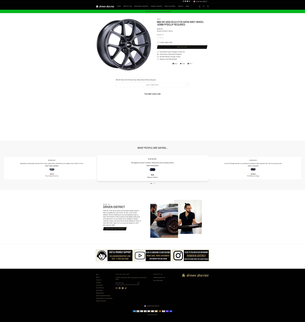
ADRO (187, 6)
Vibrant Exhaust (156, 6)
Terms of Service (100, 288)
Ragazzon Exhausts (141, 6)
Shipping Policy (100, 293)
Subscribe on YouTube (114, 228)
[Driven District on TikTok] (126, 288)
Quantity (160, 34)
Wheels (180, 6)
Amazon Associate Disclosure (103, 295)
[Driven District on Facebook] (120, 288)
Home (119, 6)
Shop (97, 274)
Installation (98, 282)
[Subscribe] (138, 283)
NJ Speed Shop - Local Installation (104, 298)
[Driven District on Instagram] (116, 288)
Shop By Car (127, 6)
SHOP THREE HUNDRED (52, 166)
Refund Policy (99, 290)
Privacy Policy (99, 285)
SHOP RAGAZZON (153, 166)
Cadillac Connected (101, 301)
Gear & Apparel (170, 6)
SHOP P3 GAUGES (253, 166)
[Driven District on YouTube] (123, 288)
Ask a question (152, 85)
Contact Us (98, 280)
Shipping (159, 31)
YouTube (129, 219)
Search (97, 277)
